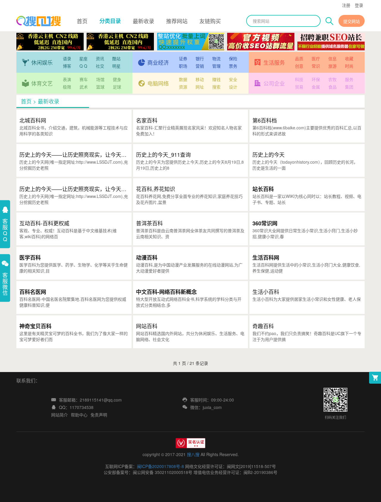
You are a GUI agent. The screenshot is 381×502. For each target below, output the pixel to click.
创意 (299, 66)
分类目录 (110, 21)
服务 (349, 79)
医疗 (316, 58)
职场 (183, 66)
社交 (100, 66)
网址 (200, 87)
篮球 (100, 87)
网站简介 (59, 415)
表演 (67, 79)
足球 (117, 87)
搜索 (216, 87)
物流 (216, 58)
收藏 (349, 58)
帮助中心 (79, 415)
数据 (183, 79)
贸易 (299, 87)
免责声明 (98, 415)
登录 (359, 5)
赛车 (83, 79)
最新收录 (143, 21)
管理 (216, 66)
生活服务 (274, 62)
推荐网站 (177, 21)
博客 (67, 66)
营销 (200, 66)
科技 (299, 79)
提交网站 (351, 21)
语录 (67, 58)
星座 (83, 58)
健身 (117, 79)
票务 (233, 66)
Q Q (83, 66)
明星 (116, 66)
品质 (299, 58)
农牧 (332, 79)
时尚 (349, 66)
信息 (332, 58)
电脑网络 (158, 83)
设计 (233, 87)
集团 (349, 87)
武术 (83, 87)
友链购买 (210, 21)
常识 (316, 66)
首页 (82, 21)
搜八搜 (193, 454)
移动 (200, 79)
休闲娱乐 (42, 62)
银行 (200, 58)
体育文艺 (42, 83)
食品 (332, 87)
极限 (67, 87)
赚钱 (216, 79)
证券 (183, 58)
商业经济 (158, 62)
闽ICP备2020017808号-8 (160, 466)
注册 (346, 5)
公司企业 (274, 83)
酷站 (116, 58)
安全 (233, 79)
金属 (316, 87)
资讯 (100, 58)
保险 (233, 58)
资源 (183, 87)
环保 (316, 79)
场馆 (100, 79)
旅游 (332, 66)
